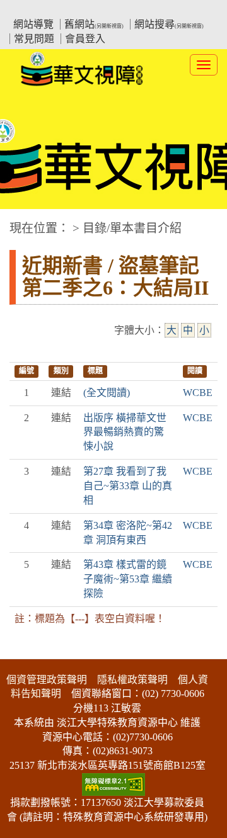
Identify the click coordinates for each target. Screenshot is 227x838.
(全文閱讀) (106, 392)
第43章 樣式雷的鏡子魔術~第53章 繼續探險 (127, 579)
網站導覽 (33, 24)
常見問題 (34, 38)
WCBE (197, 392)
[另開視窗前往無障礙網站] (113, 783)
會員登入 (85, 38)
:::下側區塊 (24, 650)
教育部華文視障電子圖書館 (120, 9)
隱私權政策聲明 (132, 679)
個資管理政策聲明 (46, 679)
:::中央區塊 (24, 222)
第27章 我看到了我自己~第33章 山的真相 (127, 486)
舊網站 (94, 24)
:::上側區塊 (33, 9)
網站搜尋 (169, 24)
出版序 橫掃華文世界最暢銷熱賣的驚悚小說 (124, 432)
